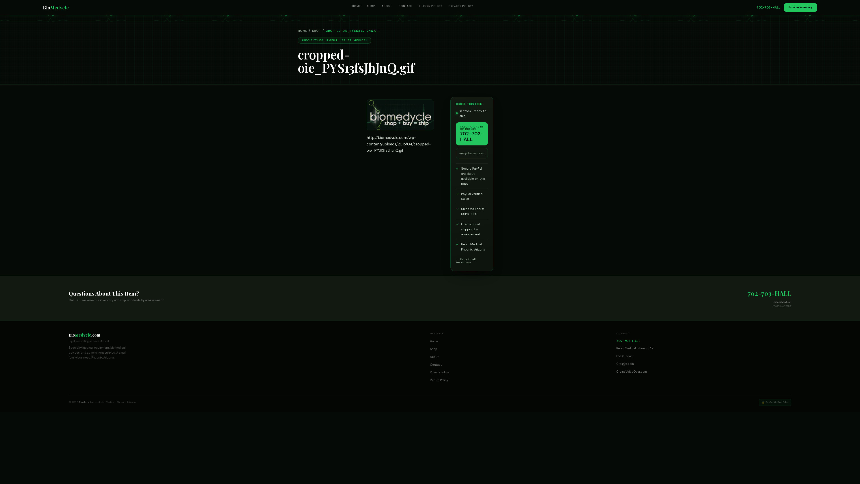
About (387, 6)
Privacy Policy (461, 6)
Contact (405, 6)
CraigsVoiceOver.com (631, 372)
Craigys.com (625, 364)
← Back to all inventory (466, 261)
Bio (56, 7)
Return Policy (430, 6)
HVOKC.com (624, 356)
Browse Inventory (801, 7)
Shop (371, 6)
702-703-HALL (768, 7)
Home (356, 6)
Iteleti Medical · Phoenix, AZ (635, 348)
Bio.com (84, 335)
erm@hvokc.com (471, 153)
